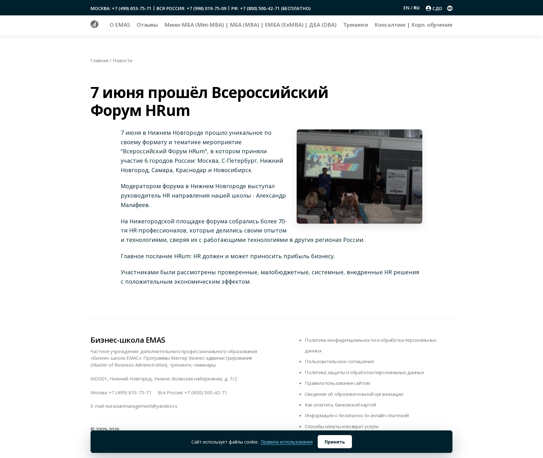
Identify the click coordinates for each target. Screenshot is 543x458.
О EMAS (120, 24)
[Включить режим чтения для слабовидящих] (449, 8)
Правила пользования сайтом (337, 383)
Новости (122, 60)
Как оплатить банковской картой (340, 404)
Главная (99, 60)
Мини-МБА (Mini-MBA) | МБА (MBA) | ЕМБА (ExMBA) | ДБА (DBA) (250, 24)
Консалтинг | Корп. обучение (413, 24)
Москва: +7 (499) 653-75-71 (120, 8)
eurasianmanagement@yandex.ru (141, 406)
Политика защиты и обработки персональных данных (364, 372)
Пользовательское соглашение (339, 361)
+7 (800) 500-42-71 (206, 392)
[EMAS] (94, 26)
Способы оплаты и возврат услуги (341, 426)
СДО (437, 8)
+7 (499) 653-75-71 (130, 392)
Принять (335, 442)
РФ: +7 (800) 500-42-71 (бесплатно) (270, 8)
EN (407, 8)
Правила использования (287, 442)
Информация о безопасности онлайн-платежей (357, 415)
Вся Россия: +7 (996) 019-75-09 (191, 8)
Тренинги (355, 24)
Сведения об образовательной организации (354, 394)
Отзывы (147, 24)
